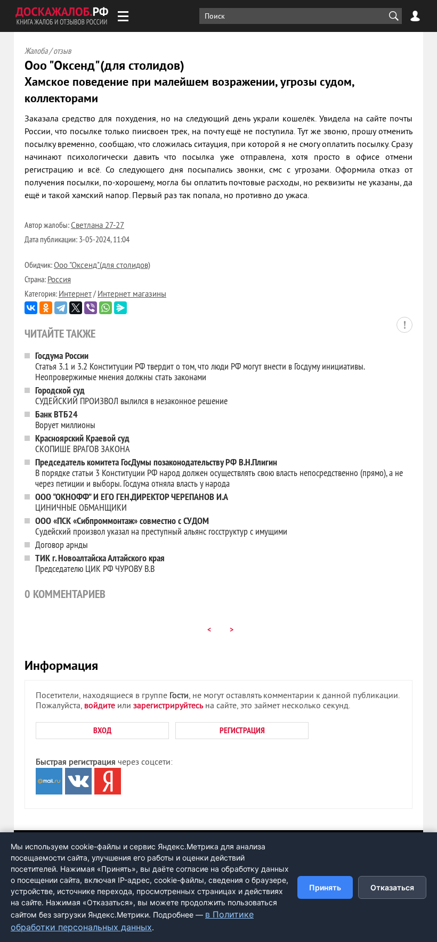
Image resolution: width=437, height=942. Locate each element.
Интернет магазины (132, 295)
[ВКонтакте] (31, 307)
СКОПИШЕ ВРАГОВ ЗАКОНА (82, 443)
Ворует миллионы (65, 419)
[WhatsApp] (105, 307)
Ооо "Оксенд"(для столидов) (102, 266)
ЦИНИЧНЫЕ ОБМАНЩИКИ (131, 501)
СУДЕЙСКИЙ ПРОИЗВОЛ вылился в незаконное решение (131, 395)
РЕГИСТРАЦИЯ (242, 730)
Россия (59, 280)
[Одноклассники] (45, 307)
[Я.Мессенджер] (120, 307)
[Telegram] (60, 307)
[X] (75, 307)
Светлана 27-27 (97, 226)
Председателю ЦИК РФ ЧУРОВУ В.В (100, 563)
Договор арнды (61, 544)
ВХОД (102, 730)
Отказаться (392, 887)
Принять (325, 887)
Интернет (75, 295)
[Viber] (90, 307)
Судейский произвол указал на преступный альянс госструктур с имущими (161, 525)
